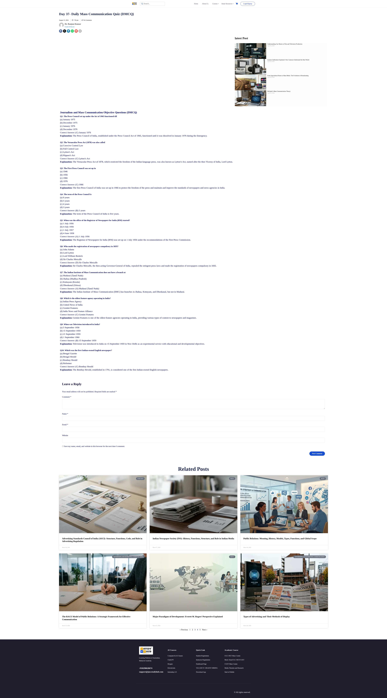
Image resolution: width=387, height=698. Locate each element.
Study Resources (227, 4)
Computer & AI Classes (175, 656)
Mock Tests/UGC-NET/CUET (234, 660)
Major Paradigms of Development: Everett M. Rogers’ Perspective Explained (188, 616)
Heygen (170, 664)
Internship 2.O (172, 672)
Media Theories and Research (234, 668)
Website (65, 435)
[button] (60, 31)
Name (65, 414)
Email (65, 425)
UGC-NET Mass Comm (232, 656)
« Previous (184, 630)
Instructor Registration (203, 660)
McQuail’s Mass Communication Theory (278, 91)
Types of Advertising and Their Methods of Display (266, 616)
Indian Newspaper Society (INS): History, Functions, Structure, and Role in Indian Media (193, 538)
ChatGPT (171, 660)
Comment (66, 397)
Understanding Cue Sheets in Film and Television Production (284, 44)
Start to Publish (229, 672)
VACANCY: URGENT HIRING (207, 668)
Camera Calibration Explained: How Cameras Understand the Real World (288, 60)
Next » (204, 630)
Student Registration (202, 656)
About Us (205, 4)
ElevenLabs (171, 668)
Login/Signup (247, 4)
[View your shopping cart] (237, 4)
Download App (201, 672)
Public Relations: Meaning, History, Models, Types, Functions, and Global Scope (280, 538)
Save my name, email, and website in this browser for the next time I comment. (94, 446)
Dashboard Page (201, 664)
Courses (214, 4)
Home (196, 4)
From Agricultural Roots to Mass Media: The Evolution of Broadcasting (288, 75)
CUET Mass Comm (231, 664)
